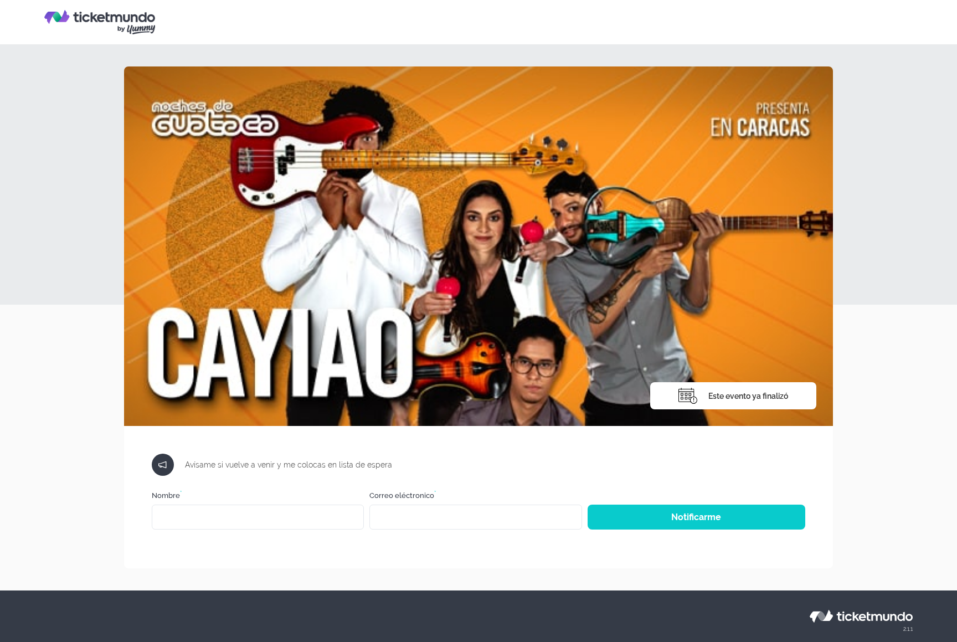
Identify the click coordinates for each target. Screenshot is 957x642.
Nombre (167, 495)
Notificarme (696, 517)
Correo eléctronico (402, 495)
